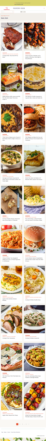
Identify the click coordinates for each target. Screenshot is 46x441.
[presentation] (11, 37)
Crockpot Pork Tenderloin (9, 338)
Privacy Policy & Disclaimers (15, 432)
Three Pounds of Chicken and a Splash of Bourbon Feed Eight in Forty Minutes (33, 57)
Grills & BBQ (27, 413)
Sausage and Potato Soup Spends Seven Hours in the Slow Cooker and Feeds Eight (11, 179)
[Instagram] (25, 12)
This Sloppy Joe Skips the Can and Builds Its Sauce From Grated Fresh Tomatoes (34, 139)
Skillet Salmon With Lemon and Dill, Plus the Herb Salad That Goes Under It (11, 98)
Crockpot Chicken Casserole (32, 338)
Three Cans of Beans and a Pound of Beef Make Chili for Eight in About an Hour (12, 139)
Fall (6, 297)
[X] (23, 12)
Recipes (5, 432)
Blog (2, 432)
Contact (8, 432)
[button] (3, 52)
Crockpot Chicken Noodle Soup (32, 299)
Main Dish (4, 135)
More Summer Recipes (37, 413)
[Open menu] (44, 8)
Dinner (4, 297)
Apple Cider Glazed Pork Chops (10, 415)
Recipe (7, 135)
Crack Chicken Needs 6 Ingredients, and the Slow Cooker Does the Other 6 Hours (34, 260)
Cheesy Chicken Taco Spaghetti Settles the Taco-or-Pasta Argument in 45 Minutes (11, 260)
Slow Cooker (11, 176)
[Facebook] (21, 12)
